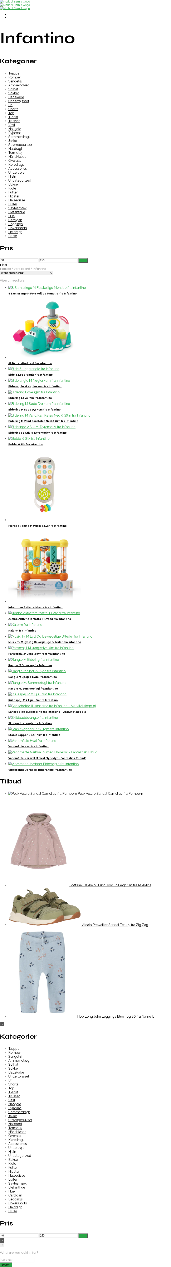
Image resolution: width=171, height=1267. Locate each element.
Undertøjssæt (18, 101)
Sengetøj (15, 81)
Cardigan (15, 220)
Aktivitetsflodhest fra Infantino (30, 363)
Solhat (13, 89)
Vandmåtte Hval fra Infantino (28, 746)
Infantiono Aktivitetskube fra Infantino (35, 607)
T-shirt (13, 117)
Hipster (13, 196)
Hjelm (12, 176)
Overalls (14, 161)
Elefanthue (16, 212)
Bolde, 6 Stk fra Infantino (25, 444)
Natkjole (14, 129)
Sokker (13, 93)
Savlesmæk (17, 208)
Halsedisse (16, 200)
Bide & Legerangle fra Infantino (30, 374)
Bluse (12, 236)
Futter (13, 192)
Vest (11, 125)
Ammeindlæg (18, 85)
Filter (83, 260)
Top (11, 113)
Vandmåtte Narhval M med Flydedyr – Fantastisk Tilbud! (47, 758)
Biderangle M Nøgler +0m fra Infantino (35, 386)
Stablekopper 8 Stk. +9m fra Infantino (34, 734)
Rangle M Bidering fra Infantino (30, 665)
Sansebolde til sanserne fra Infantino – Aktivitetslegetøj (47, 711)
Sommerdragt (19, 137)
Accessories (17, 169)
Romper (14, 77)
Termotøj (15, 153)
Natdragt (15, 149)
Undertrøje (16, 172)
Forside (5, 269)
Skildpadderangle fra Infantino (30, 723)
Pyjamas (14, 133)
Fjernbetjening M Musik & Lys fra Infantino (37, 525)
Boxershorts (17, 228)
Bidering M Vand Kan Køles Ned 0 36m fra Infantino (43, 421)
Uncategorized (19, 180)
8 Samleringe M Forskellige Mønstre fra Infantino (42, 293)
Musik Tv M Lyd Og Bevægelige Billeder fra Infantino (44, 642)
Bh (10, 105)
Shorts (13, 109)
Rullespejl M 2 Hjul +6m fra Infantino (33, 700)
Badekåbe (16, 97)
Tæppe (13, 73)
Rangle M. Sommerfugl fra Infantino (33, 688)
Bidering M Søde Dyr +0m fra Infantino (34, 409)
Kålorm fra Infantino (22, 630)
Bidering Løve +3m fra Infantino (30, 397)
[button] (85, 265)
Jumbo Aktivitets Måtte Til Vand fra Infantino (39, 618)
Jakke (12, 141)
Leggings (15, 224)
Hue (11, 216)
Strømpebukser (20, 145)
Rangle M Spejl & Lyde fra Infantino (32, 676)
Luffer (12, 204)
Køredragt (16, 165)
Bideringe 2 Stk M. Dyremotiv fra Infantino (37, 432)
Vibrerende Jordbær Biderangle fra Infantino (40, 769)
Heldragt (15, 232)
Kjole (12, 188)
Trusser (14, 121)
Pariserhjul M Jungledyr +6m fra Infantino (36, 653)
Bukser (13, 184)
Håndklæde (17, 157)
